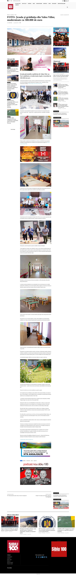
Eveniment (12, 14)
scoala (32, 445)
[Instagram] (44, 542)
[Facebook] (63, 1)
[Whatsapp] (66, 1)
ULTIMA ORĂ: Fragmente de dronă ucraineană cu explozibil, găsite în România (12, 119)
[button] (67, 7)
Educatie (8, 14)
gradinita (24, 445)
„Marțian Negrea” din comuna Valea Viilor (35, 83)
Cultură (59, 103)
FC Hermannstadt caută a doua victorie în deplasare (17, 480)
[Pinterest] (65, 24)
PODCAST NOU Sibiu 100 (35, 449)
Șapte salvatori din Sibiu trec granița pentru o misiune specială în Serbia (13, 70)
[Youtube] (64, 1)
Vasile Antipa (10, 22)
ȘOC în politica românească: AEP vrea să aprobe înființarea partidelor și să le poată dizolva (12, 103)
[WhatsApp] (68, 24)
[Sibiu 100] (10, 6)
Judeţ (15, 14)
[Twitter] (46, 542)
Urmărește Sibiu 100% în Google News (26, 424)
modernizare (28, 445)
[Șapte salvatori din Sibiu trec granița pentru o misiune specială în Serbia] (13, 63)
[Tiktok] (68, 1)
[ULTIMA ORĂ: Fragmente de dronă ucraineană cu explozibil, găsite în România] (13, 112)
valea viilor (35, 445)
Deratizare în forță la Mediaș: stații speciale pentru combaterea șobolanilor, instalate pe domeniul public (12, 86)
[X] (63, 24)
